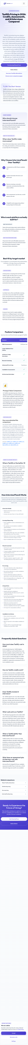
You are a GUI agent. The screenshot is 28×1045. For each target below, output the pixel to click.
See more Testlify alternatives (14, 73)
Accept (13, 1033)
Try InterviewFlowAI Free (14, 65)
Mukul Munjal (8, 24)
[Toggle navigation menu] (24, 3)
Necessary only (13, 1037)
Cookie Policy (20, 1029)
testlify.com (9, 441)
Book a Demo (14, 69)
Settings (14, 1041)
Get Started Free (14, 819)
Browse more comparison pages (14, 76)
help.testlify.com (6, 445)
